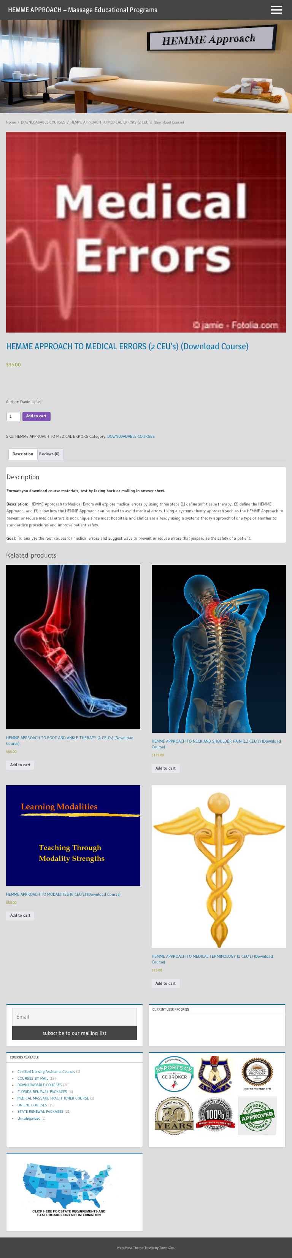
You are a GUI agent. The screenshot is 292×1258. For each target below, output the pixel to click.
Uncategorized (28, 1118)
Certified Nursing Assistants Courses (46, 1071)
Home (11, 122)
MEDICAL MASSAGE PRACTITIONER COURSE (53, 1098)
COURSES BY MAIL (32, 1078)
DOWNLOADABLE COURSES (43, 122)
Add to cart (36, 416)
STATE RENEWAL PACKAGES (40, 1111)
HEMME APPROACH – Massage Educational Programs (82, 10)
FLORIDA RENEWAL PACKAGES (42, 1091)
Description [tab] (23, 454)
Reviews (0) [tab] (49, 454)
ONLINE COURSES (32, 1105)
